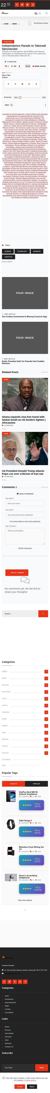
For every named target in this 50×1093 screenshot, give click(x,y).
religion (5, 726)
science (5, 746)
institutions (9, 999)
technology (6, 692)
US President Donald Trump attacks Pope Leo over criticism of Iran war (23, 472)
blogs (7, 1006)
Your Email (9, 510)
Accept (19, 1086)
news (14, 24)
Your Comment (10, 526)
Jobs (4, 765)
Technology (22, 251)
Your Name (9, 498)
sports (4, 678)
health (4, 719)
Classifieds (6, 760)
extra (4, 732)
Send (41, 1067)
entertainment (10, 1003)
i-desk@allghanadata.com (12, 973)
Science (8, 251)
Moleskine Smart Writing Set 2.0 (31, 848)
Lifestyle (8, 257)
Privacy (8, 1030)
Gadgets (13, 784)
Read (28, 66)
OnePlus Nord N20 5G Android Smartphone (28, 793)
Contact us (9, 1047)
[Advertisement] (25, 638)
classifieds (9, 1012)
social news (8, 42)
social (43, 66)
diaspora (5, 753)
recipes (8, 1009)
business (5, 685)
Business (37, 251)
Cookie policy (30, 1080)
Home (6, 24)
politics (4, 671)
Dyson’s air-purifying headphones (28, 877)
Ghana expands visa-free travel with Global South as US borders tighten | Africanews (24, 420)
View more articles (25, 900)
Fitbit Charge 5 (25, 821)
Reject (32, 1086)
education (5, 712)
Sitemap (8, 1043)
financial (5, 739)
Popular (36, 784)
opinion (5, 705)
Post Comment (18, 572)
